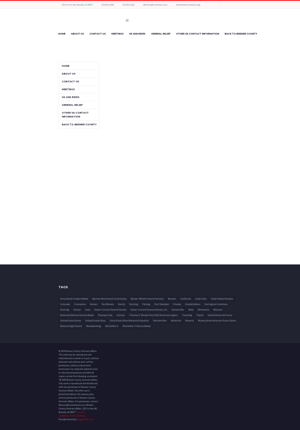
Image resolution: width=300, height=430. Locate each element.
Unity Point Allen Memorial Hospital (129, 320)
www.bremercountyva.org (188, 4)
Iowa (87, 309)
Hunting (64, 309)
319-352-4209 (108, 4)
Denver (94, 304)
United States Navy (95, 320)
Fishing (146, 304)
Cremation (80, 304)
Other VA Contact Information (197, 33)
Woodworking (93, 326)
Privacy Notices (77, 415)
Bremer (172, 298)
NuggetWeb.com (85, 419)
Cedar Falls (201, 298)
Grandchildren (192, 304)
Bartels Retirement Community (109, 298)
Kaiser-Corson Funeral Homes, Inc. (149, 309)
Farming (133, 304)
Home (61, 33)
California (185, 298)
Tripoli (199, 315)
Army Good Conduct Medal (74, 298)
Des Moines (108, 304)
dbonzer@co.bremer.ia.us (155, 4)
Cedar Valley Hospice (222, 298)
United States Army (70, 320)
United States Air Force (220, 315)
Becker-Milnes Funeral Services (147, 298)
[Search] (263, 34)
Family (121, 304)
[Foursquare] (212, 4)
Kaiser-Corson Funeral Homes (110, 309)
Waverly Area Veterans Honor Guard (217, 320)
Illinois (77, 309)
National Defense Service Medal (77, 315)
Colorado (65, 304)
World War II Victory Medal (137, 326)
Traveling (187, 315)
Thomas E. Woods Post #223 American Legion (153, 315)
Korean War (178, 309)
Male (191, 309)
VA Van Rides (137, 33)
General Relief (160, 33)
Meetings (117, 33)
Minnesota (203, 309)
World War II (111, 326)
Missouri (217, 309)
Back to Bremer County (241, 33)
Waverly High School (71, 326)
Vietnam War (160, 320)
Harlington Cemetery (216, 304)
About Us (77, 33)
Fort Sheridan (161, 304)
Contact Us (98, 33)
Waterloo (176, 320)
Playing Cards (105, 315)
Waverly (189, 320)
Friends (177, 304)
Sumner (121, 315)
